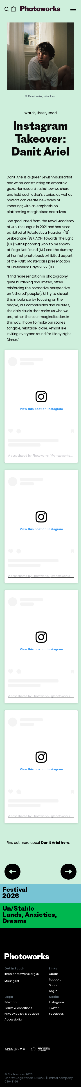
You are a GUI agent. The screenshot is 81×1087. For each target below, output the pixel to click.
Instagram (56, 1002)
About (53, 974)
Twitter (53, 1008)
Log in (53, 991)
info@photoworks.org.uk (21, 974)
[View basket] (13, 9)
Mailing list (11, 981)
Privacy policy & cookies (21, 1014)
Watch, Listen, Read (40, 113)
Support (55, 979)
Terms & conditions (18, 1008)
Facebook (56, 1014)
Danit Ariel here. (55, 842)
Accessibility (13, 1019)
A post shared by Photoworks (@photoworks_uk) (42, 455)
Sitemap (10, 1002)
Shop (53, 985)
